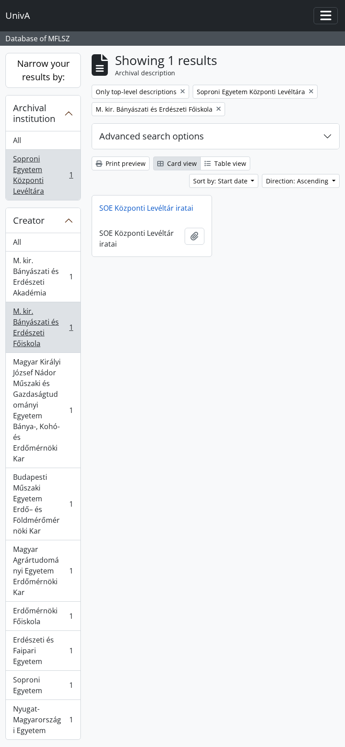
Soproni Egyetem (43, 685)
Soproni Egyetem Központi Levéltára (43, 175)
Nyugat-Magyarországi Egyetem (43, 719)
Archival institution (34, 113)
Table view (229, 163)
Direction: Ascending (298, 181)
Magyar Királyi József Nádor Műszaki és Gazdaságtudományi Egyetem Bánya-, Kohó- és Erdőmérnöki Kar (43, 410)
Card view (181, 163)
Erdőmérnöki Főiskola (43, 616)
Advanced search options (151, 136)
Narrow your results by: (43, 70)
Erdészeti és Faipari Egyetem (43, 650)
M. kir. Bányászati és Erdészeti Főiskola (43, 327)
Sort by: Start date (221, 181)
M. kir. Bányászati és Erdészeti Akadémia (43, 277)
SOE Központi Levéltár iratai (146, 208)
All (17, 140)
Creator (28, 220)
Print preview (125, 163)
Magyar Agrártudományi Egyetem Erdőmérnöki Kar (43, 570)
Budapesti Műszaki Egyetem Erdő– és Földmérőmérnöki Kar (43, 504)
